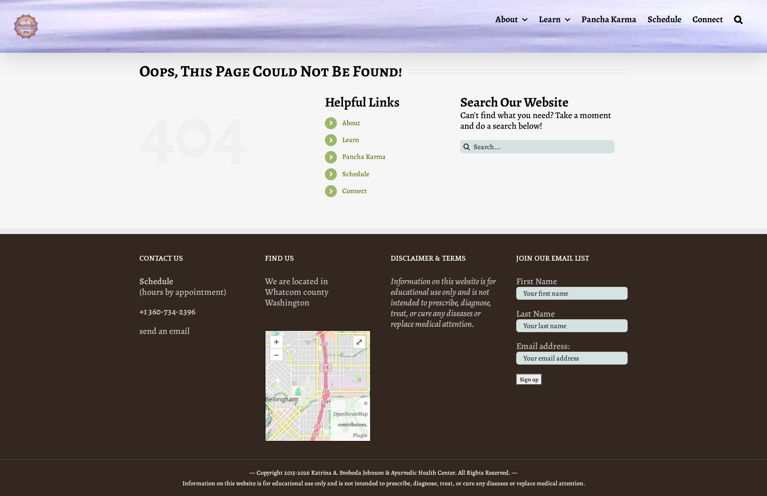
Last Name (535, 314)
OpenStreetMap (350, 413)
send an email (164, 331)
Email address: (543, 346)
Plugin (360, 435)
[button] (738, 18)
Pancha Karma (364, 157)
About (351, 123)
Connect (354, 191)
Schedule (355, 174)
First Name (536, 281)
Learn (350, 140)
